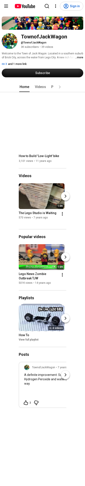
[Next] (65, 196)
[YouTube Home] (24, 6)
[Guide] (6, 6)
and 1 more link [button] (17, 64)
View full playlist (29, 339)
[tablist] (42, 87)
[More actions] (62, 213)
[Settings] (55, 6)
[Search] (46, 6)
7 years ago (65, 367)
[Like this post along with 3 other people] (25, 402)
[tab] (24, 87)
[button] (59, 87)
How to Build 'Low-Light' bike (39, 156)
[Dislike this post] (36, 402)
